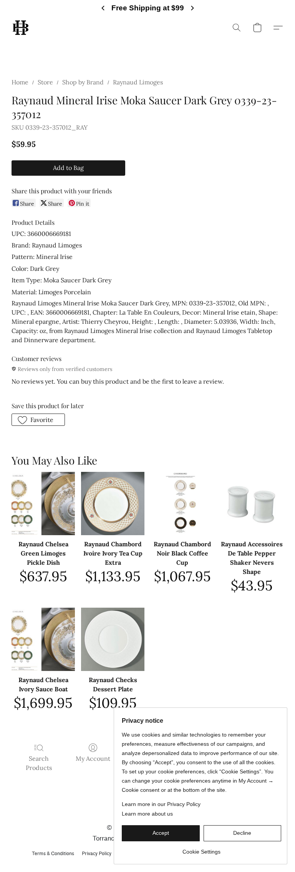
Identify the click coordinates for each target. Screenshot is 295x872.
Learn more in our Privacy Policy (161, 804)
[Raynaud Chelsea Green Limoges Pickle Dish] (43, 503)
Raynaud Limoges (138, 82)
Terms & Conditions (53, 853)
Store (45, 82)
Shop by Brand (83, 82)
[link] (201, 848)
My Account (93, 758)
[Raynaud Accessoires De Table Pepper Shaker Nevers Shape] (251, 503)
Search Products (39, 763)
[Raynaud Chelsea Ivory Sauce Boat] (43, 639)
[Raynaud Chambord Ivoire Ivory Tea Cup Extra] (112, 503)
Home (20, 82)
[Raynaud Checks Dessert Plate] (112, 639)
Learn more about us (147, 814)
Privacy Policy (96, 853)
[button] (20, 27)
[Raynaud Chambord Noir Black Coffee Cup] (182, 503)
